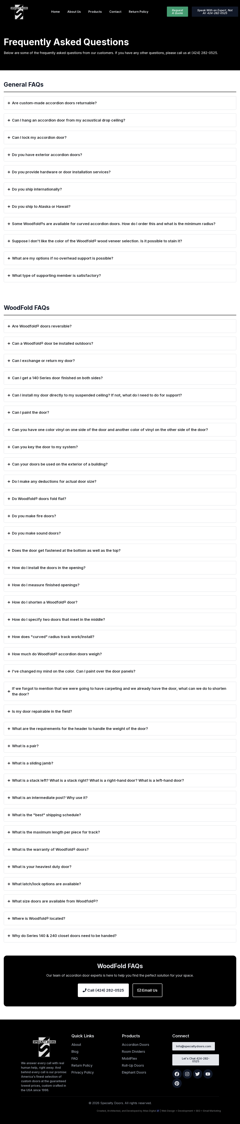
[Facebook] (177, 1074)
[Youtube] (208, 1074)
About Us (74, 12)
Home (55, 12)
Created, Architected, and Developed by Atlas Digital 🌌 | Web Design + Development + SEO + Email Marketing (159, 1110)
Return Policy (138, 12)
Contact (115, 12)
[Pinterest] (177, 1083)
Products (95, 12)
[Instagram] (187, 1074)
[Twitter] (197, 1074)
